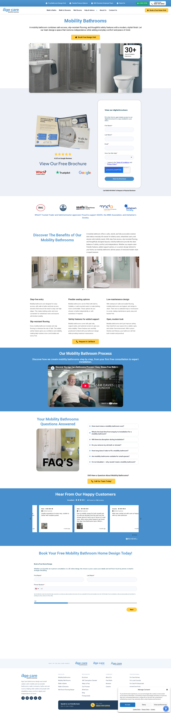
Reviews (108, 683)
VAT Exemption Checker (89, 680)
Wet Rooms (77, 10)
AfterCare (85, 689)
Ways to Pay (86, 683)
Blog (83, 693)
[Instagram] (27, 698)
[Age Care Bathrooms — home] (11, 10)
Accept (127, 705)
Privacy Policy (146, 709)
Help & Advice (89, 10)
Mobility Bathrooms (64, 677)
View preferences (160, 705)
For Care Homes (135, 677)
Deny (144, 705)
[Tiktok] (35, 698)
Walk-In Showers (63, 686)
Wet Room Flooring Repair (66, 689)
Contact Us (113, 10)
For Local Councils (135, 680)
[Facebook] (23, 698)
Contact (153, 709)
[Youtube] (31, 698)
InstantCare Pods (135, 686)
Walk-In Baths (62, 683)
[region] (85, 518)
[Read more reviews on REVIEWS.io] (132, 539)
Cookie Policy (137, 709)
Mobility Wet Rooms (64, 680)
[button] (167, 690)
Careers (108, 686)
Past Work (109, 680)
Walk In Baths (51, 10)
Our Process (86, 686)
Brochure (85, 677)
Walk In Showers (65, 10)
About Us (103, 10)
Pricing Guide (86, 696)
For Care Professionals (137, 683)
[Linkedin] (39, 698)
